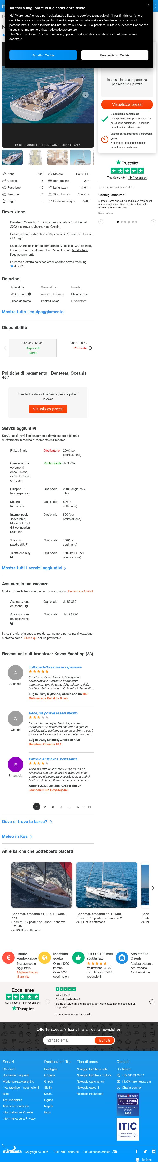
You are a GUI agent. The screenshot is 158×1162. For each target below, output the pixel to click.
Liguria (48, 1100)
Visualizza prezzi (48, 409)
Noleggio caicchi (88, 1087)
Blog (6, 1093)
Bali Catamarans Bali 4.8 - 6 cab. (58, 695)
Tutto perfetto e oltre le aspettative (55, 667)
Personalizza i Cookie (114, 55)
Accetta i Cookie (43, 55)
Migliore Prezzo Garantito (27, 974)
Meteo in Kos (15, 836)
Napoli (48, 1106)
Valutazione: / (99, 972)
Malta (48, 1093)
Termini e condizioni (16, 1106)
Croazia (49, 1075)
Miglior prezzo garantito (18, 1081)
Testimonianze (12, 1100)
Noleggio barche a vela (92, 1069)
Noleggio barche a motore (94, 1075)
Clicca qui (30, 637)
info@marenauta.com (136, 1081)
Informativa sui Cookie (18, 1112)
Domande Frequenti (16, 1075)
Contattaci (123, 1069)
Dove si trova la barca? (25, 821)
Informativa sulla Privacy (19, 1118)
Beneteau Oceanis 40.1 (45, 744)
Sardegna (50, 1069)
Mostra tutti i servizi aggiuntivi (32, 568)
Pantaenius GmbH (80, 591)
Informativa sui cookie (71, 24)
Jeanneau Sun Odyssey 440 (48, 790)
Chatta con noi (131, 1087)
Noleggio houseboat (90, 1093)
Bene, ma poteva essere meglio (53, 713)
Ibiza (47, 1112)
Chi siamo (9, 1069)
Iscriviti (104, 1040)
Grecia (48, 1081)
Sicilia (48, 1087)
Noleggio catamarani (90, 1081)
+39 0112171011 (133, 1075)
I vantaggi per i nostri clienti (21, 1087)
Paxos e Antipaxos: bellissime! (53, 759)
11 (89, 806)
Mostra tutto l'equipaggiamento (33, 311)
